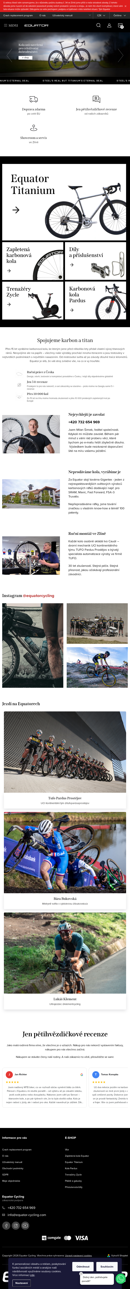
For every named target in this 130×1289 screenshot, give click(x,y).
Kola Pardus (71, 1168)
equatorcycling (16, 1226)
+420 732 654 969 (84, 422)
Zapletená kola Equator (77, 1155)
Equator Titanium (74, 1162)
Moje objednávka (11, 1181)
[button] (11, 54)
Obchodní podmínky (12, 1168)
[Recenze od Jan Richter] (44, 1088)
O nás (42, 15)
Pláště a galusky (73, 1180)
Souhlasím (107, 1267)
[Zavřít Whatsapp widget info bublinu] (81, 1274)
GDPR (5, 1174)
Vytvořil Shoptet (119, 1255)
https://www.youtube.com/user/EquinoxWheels (25, 1226)
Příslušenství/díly (73, 1187)
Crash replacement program (18, 15)
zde (32, 1275)
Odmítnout (83, 1267)
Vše (67, 1149)
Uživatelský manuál (62, 15)
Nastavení (21, 1283)
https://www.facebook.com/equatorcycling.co (6, 1226)
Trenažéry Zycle (73, 1174)
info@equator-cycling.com (27, 1214)
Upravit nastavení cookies (78, 1255)
